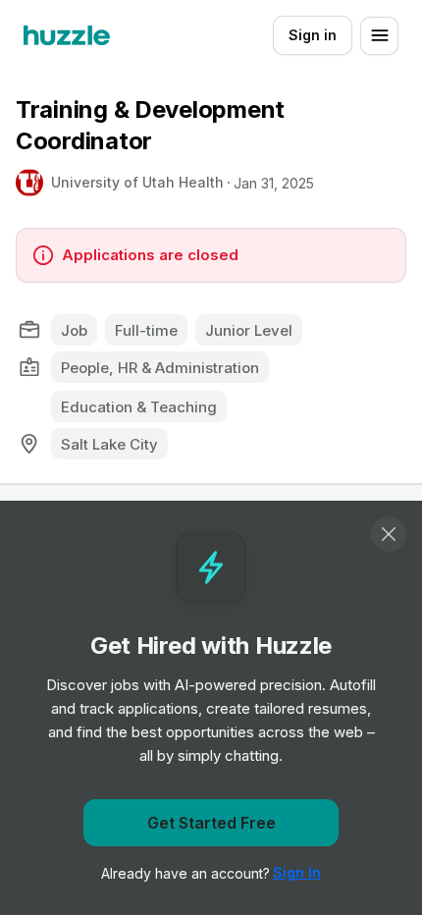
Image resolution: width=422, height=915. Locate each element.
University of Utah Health (137, 182)
